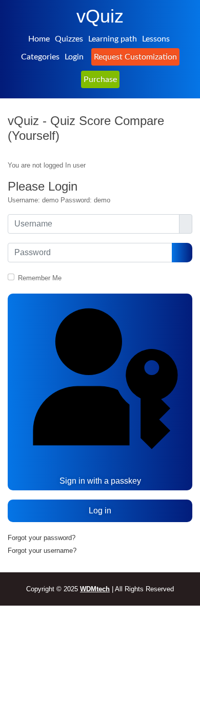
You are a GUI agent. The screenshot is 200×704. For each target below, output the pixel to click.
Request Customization (135, 57)
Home (39, 39)
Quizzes (69, 39)
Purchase (100, 79)
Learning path (112, 39)
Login (74, 57)
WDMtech (95, 589)
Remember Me (40, 278)
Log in (100, 510)
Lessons (156, 39)
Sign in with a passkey (100, 481)
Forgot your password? (41, 538)
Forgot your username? (42, 550)
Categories (40, 57)
